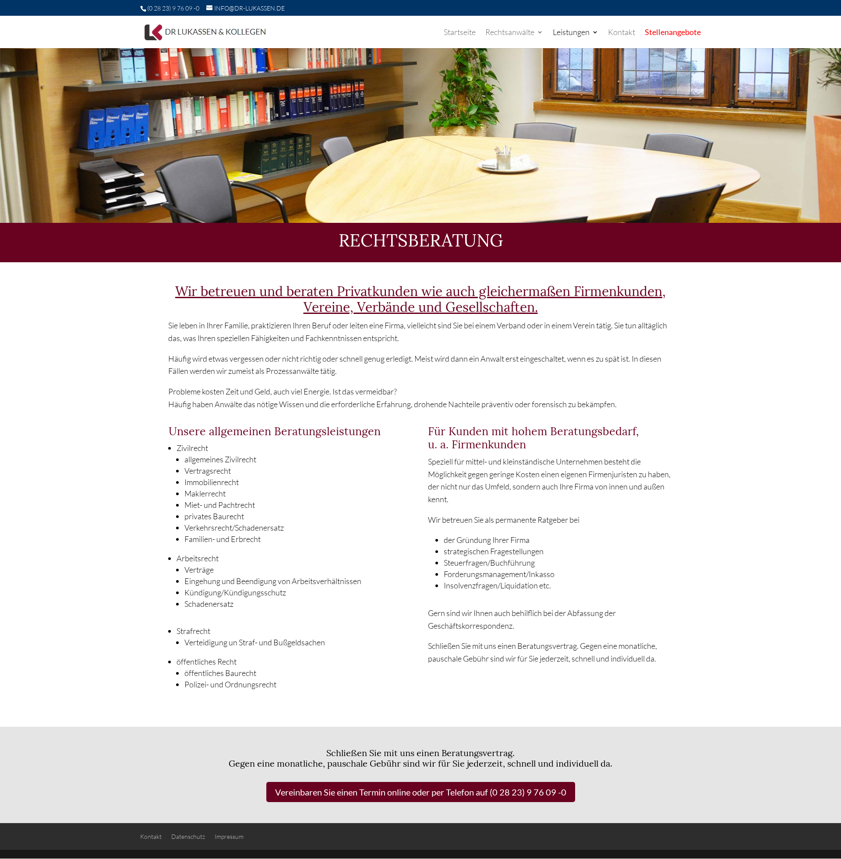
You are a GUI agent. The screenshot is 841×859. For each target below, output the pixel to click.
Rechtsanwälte (509, 33)
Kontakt (621, 33)
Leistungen (571, 33)
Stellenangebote (673, 33)
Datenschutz (188, 836)
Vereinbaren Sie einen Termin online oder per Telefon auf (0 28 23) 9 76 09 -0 (420, 792)
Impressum (229, 836)
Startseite (460, 33)
